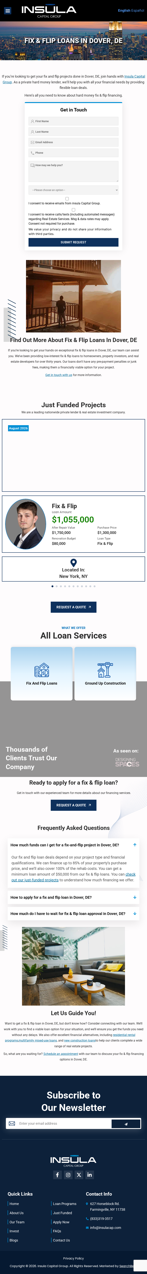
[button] (7, 10)
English (124, 10)
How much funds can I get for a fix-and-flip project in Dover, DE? (65, 845)
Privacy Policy (73, 1258)
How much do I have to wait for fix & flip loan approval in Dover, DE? (68, 913)
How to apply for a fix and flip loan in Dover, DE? (51, 897)
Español (137, 10)
